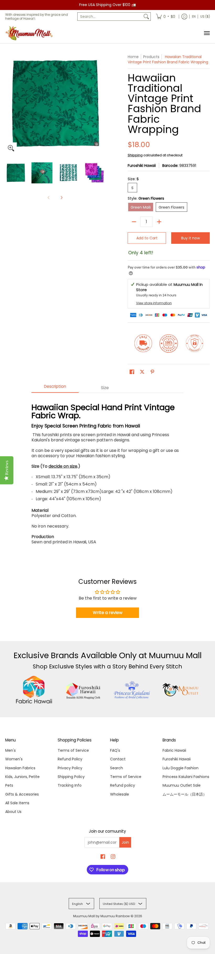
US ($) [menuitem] (205, 16)
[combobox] (110, 16)
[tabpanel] (107, 471)
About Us (13, 811)
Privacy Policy (70, 768)
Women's (14, 759)
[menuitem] (165, 16)
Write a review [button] (107, 613)
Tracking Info (70, 785)
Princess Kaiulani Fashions (186, 776)
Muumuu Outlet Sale (182, 785)
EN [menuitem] (194, 16)
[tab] (55, 388)
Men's (10, 750)
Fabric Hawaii (174, 750)
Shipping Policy (71, 776)
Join (125, 842)
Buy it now (190, 238)
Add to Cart (147, 238)
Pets (9, 785)
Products (151, 56)
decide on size (63, 466)
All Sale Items (17, 803)
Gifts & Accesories (22, 794)
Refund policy (122, 785)
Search (116, 768)
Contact (118, 759)
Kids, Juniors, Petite (22, 776)
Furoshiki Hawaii (142, 165)
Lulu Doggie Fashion (180, 768)
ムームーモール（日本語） (185, 794)
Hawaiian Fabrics (20, 768)
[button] (132, 372)
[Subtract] (134, 222)
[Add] (159, 222)
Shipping (135, 155)
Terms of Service (73, 750)
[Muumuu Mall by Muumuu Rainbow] (30, 33)
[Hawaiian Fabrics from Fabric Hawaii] (34, 690)
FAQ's (115, 750)
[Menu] (206, 33)
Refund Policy (70, 759)
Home (133, 56)
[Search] (146, 16)
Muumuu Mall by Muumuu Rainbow (101, 916)
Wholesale (119, 794)
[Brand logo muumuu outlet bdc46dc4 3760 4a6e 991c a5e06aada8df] (181, 689)
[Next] (61, 197)
